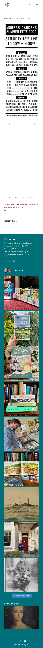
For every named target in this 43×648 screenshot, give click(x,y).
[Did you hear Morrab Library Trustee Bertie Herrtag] (21, 539)
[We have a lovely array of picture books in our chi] (21, 293)
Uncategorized (26, 18)
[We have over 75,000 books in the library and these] (21, 399)
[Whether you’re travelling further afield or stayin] (21, 328)
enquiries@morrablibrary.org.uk (16, 252)
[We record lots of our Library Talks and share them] (21, 363)
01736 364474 (10, 249)
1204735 (25, 255)
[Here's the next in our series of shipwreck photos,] (21, 504)
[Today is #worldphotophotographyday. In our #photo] (21, 575)
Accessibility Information (14, 261)
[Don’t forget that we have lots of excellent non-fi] (21, 469)
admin (8, 18)
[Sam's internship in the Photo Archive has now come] (21, 434)
